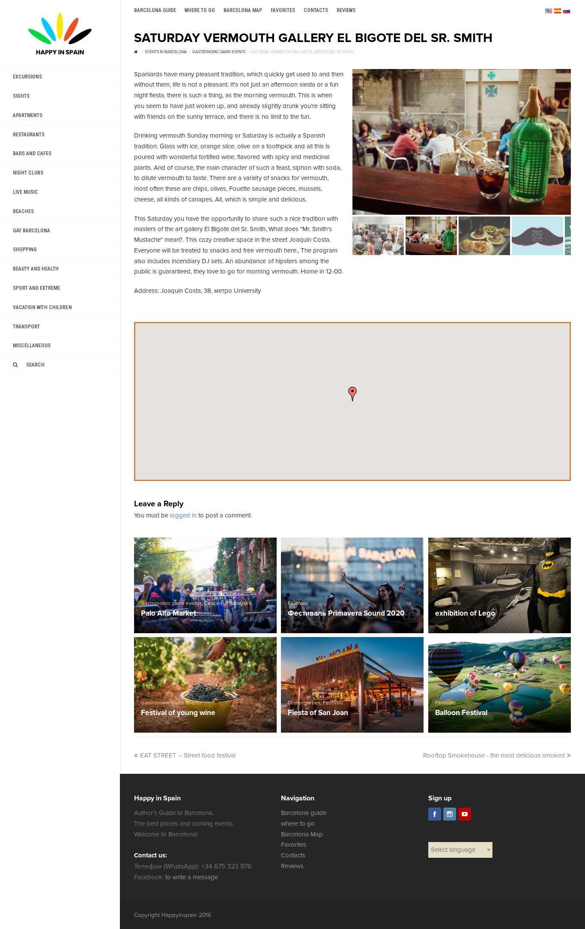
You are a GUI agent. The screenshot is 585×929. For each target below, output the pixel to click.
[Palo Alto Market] (205, 585)
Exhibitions (448, 603)
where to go (298, 823)
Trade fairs (239, 603)
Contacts (293, 855)
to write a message (191, 877)
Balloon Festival (461, 713)
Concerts (214, 603)
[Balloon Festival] (499, 684)
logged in (183, 515)
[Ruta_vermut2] (461, 142)
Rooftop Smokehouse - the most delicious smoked (494, 755)
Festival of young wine (178, 713)
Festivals (298, 603)
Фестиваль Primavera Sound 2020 (346, 614)
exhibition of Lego (465, 614)
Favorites (293, 844)
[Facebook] (434, 814)
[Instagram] (449, 814)
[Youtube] (464, 814)
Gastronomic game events (171, 603)
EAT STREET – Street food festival (188, 755)
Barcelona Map (302, 834)
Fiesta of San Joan (318, 713)
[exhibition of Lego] (499, 585)
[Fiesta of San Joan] (352, 684)
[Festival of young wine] (205, 684)
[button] (352, 394)
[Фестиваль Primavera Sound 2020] (352, 585)
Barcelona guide (303, 813)
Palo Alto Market (168, 614)
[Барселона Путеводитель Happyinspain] (60, 33)
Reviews (292, 866)
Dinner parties (304, 703)
